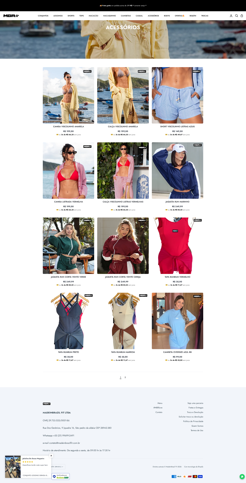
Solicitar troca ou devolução (191, 416)
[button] (51, 456)
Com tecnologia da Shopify (193, 466)
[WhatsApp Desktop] (242, 476)
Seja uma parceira (195, 403)
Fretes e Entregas (196, 407)
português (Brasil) (53, 467)
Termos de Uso (197, 430)
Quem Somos (197, 425)
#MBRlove (157, 407)
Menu (160, 403)
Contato (159, 412)
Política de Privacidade (193, 421)
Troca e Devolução (195, 412)
